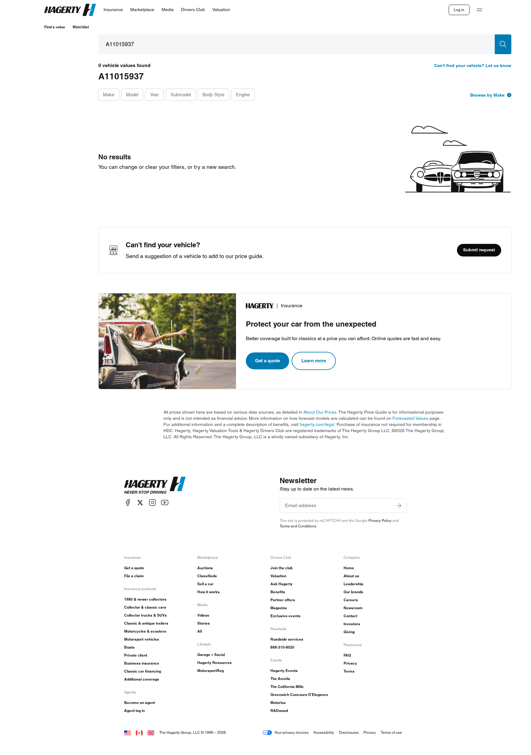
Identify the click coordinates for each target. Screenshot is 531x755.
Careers (351, 600)
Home (349, 568)
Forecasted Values (410, 418)
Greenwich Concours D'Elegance (299, 695)
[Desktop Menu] (479, 10)
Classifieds (207, 576)
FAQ (347, 655)
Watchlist (81, 27)
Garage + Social (211, 655)
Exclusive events (285, 616)
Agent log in (134, 711)
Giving (349, 632)
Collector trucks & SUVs (145, 615)
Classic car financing (142, 671)
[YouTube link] (165, 502)
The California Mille (287, 687)
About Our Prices (319, 412)
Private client (135, 655)
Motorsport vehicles (141, 639)
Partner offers (282, 600)
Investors (352, 624)
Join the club (281, 568)
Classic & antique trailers (146, 623)
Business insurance (141, 663)
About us (351, 576)
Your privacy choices (291, 732)
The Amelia (280, 679)
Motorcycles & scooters (145, 631)
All (199, 631)
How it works (208, 592)
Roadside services (286, 639)
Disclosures (349, 732)
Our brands (353, 592)
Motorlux (278, 703)
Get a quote (267, 360)
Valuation (278, 576)
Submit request (479, 249)
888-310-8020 (282, 647)
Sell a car (205, 584)
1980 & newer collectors (145, 599)
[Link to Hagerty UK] (151, 732)
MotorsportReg (210, 671)
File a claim (134, 576)
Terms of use (391, 732)
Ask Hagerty (281, 584)
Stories (203, 623)
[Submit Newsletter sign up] (399, 506)
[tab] (108, 95)
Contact (350, 616)
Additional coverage (141, 679)
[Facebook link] (128, 502)
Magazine (278, 608)
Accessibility (323, 732)
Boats (129, 647)
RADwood (279, 711)
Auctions (205, 568)
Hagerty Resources (214, 663)
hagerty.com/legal (317, 424)
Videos (203, 615)
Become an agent (139, 703)
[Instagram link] (152, 502)
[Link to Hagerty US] (127, 732)
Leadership (353, 584)
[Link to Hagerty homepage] (155, 485)
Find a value (54, 27)
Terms (349, 671)
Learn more (313, 360)
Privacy (350, 663)
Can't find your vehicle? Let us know (472, 65)
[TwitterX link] (140, 502)
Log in (459, 10)
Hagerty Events (284, 671)
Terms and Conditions (298, 526)
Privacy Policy (379, 521)
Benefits (277, 592)
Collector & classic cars (145, 607)
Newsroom (353, 608)
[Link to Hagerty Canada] (139, 732)
